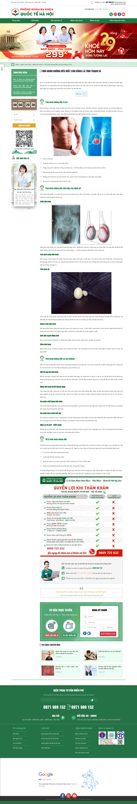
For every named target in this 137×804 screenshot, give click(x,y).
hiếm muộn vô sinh (55, 432)
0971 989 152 (54, 707)
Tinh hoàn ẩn (44, 316)
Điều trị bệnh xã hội (81, 734)
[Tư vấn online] (119, 14)
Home (17, 64)
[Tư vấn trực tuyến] (85, 573)
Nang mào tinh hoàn (46, 331)
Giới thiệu (35, 20)
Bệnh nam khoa (77, 20)
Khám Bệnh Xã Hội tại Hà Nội (50, 743)
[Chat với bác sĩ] (115, 14)
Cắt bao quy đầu (80, 738)
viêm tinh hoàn (72, 349)
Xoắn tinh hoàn (45, 247)
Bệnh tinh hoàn (37, 64)
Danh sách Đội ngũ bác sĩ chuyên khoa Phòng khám (24, 86)
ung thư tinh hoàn (57, 376)
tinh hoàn (68, 108)
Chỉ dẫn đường (17, 748)
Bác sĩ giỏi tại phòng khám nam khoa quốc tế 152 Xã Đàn (24, 80)
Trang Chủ (16, 20)
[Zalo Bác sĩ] (111, 744)
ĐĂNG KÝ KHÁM (24, 125)
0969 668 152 (97, 568)
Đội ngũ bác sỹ (17, 738)
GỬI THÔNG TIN (108, 634)
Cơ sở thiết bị (17, 743)
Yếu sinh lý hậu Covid (82, 752)
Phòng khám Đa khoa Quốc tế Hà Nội (118, 3)
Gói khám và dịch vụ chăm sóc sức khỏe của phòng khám (24, 92)
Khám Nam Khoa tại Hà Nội (50, 734)
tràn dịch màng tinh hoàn (74, 259)
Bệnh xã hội (94, 20)
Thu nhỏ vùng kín (80, 743)
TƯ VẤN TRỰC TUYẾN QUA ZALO (24, 149)
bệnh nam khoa (26, 64)
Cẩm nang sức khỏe (117, 20)
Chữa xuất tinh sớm (81, 748)
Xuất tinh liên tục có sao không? (109, 651)
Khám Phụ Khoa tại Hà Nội (49, 738)
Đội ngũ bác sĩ (56, 20)
